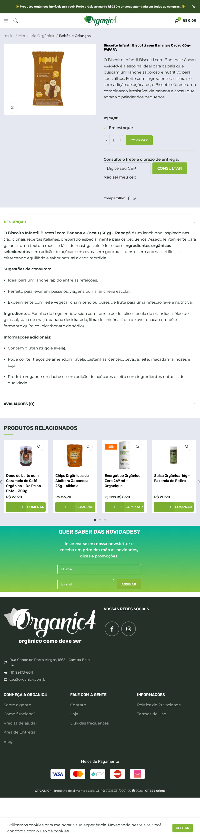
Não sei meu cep (120, 177)
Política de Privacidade (159, 705)
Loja (74, 714)
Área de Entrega (19, 732)
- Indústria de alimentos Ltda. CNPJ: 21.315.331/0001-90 (83, 790)
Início (9, 35)
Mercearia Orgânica (36, 35)
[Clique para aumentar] (12, 107)
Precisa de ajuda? (20, 723)
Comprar (139, 140)
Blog (8, 741)
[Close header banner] (194, 6)
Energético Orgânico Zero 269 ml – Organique (122, 480)
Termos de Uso (151, 714)
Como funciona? (19, 714)
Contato (78, 705)
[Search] (16, 21)
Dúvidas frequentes (89, 723)
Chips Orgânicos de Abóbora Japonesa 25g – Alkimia (72, 480)
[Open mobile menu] (6, 21)
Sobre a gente (17, 705)
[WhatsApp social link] (134, 198)
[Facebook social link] (128, 198)
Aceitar (182, 828)
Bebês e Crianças (75, 35)
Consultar (169, 168)
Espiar (39, 447)
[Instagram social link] (128, 628)
